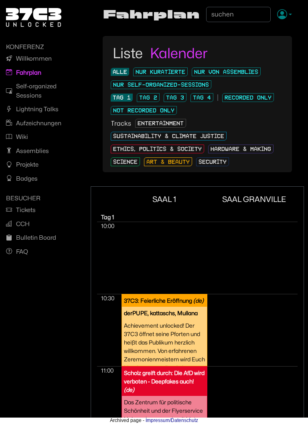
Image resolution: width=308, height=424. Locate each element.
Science (125, 162)
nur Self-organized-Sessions (161, 85)
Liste (129, 53)
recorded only (248, 97)
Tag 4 (202, 97)
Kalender (179, 53)
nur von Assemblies (226, 72)
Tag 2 (148, 97)
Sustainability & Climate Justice (168, 136)
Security (213, 162)
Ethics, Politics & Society (157, 149)
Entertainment (161, 123)
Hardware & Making (241, 149)
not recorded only (143, 110)
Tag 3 (175, 97)
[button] (284, 14)
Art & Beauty (168, 162)
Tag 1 (122, 97)
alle (120, 72)
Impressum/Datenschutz (172, 420)
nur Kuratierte (160, 72)
